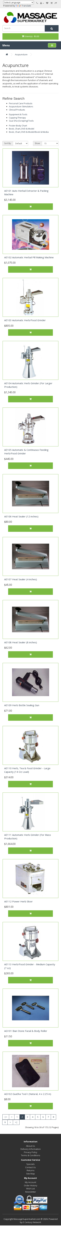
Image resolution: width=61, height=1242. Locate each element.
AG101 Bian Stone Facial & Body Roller (25, 1030)
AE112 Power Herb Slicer (18, 901)
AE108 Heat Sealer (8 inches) (20, 642)
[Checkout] (56, 3)
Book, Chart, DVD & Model (21, 128)
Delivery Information (30, 1149)
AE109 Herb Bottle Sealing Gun (21, 705)
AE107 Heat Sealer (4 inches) (20, 579)
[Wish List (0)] (47, 3)
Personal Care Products (20, 103)
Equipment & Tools (18, 114)
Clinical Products (17, 109)
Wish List (30, 1188)
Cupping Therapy (17, 117)
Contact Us (30, 1167)
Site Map (30, 1173)
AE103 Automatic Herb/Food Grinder (25, 320)
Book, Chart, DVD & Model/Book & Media (29, 131)
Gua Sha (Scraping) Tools (21, 120)
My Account (30, 1182)
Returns (30, 1170)
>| (16, 1122)
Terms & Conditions (30, 1155)
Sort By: (7, 143)
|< (6, 1116)
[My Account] (42, 3)
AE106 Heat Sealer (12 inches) (21, 516)
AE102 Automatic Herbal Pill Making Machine (29, 257)
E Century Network (32, 1222)
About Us (30, 1145)
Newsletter (30, 1191)
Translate (26, 5)
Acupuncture (21, 54)
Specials (30, 1164)
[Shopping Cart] (51, 3)
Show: (37, 143)
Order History (30, 1185)
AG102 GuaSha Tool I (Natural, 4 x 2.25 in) (27, 1094)
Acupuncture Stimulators (21, 106)
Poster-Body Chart (18, 125)
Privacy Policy (30, 1152)
